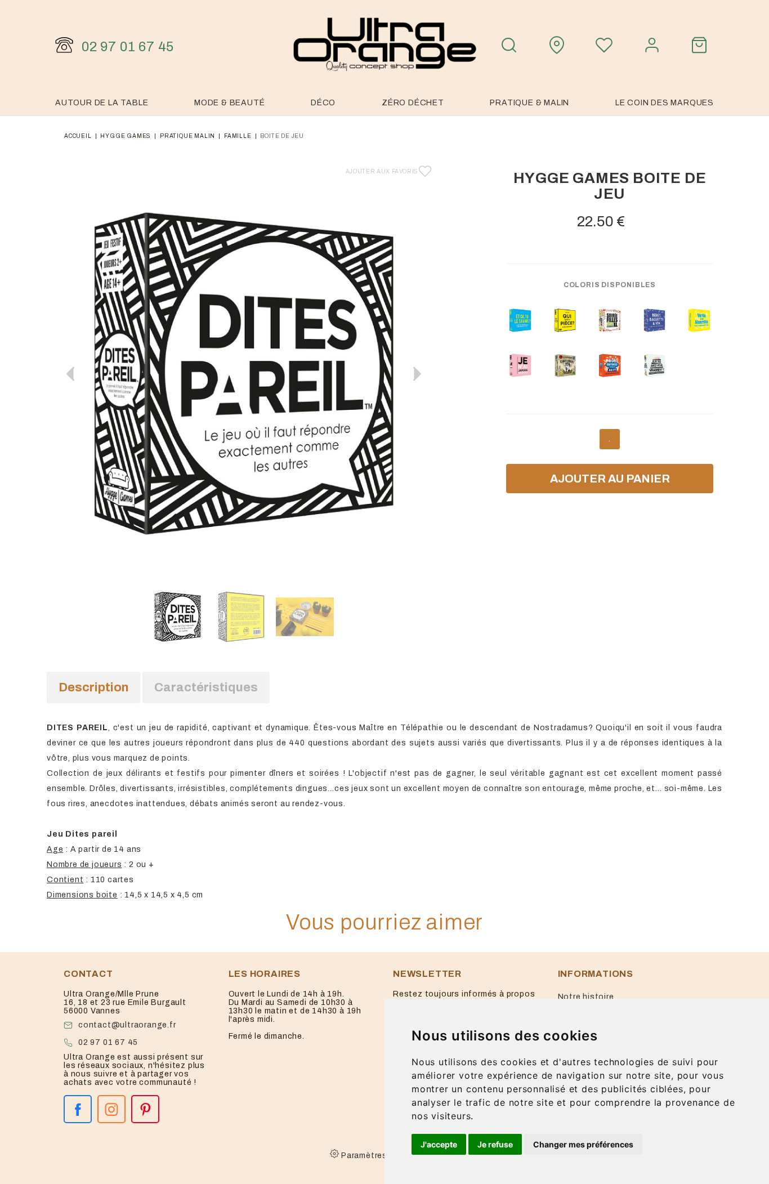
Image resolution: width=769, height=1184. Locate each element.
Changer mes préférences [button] (583, 1144)
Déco (323, 103)
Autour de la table (101, 103)
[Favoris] (604, 45)
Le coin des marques (664, 103)
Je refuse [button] (495, 1144)
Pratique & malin (529, 103)
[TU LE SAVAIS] (520, 320)
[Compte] (652, 45)
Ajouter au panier (610, 478)
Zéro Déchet (413, 103)
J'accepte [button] (439, 1144)
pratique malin (187, 136)
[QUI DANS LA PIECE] (565, 320)
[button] (417, 373)
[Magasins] (556, 45)
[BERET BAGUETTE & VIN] (654, 320)
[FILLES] (520, 365)
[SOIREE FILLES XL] (609, 320)
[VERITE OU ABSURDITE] (699, 320)
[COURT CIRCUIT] (565, 365)
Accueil (78, 136)
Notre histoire (586, 997)
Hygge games (125, 136)
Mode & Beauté (229, 103)
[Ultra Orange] (384, 45)
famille (238, 136)
